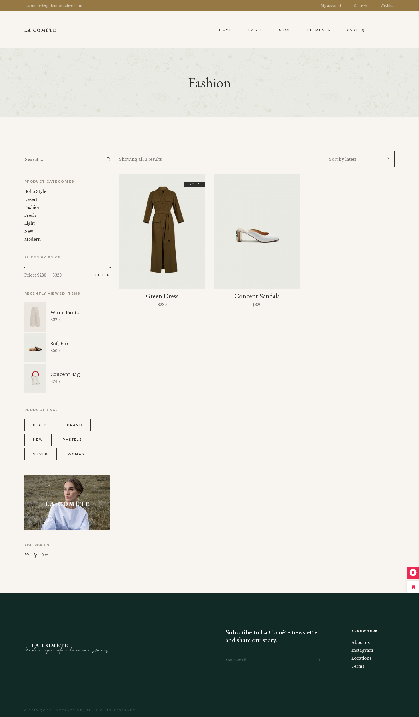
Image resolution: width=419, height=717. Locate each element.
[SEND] (319, 659)
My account (330, 5)
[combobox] (359, 159)
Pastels (72, 440)
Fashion (32, 207)
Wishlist (387, 5)
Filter (102, 275)
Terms (357, 666)
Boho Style (35, 191)
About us (360, 642)
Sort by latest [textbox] (342, 159)
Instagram (362, 650)
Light (29, 223)
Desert (30, 199)
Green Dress (162, 295)
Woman (76, 454)
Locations (361, 658)
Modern (32, 239)
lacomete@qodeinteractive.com (53, 5)
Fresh (30, 215)
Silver (40, 454)
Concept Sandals (257, 295)
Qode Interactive (61, 710)
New (28, 231)
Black (40, 425)
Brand (74, 425)
